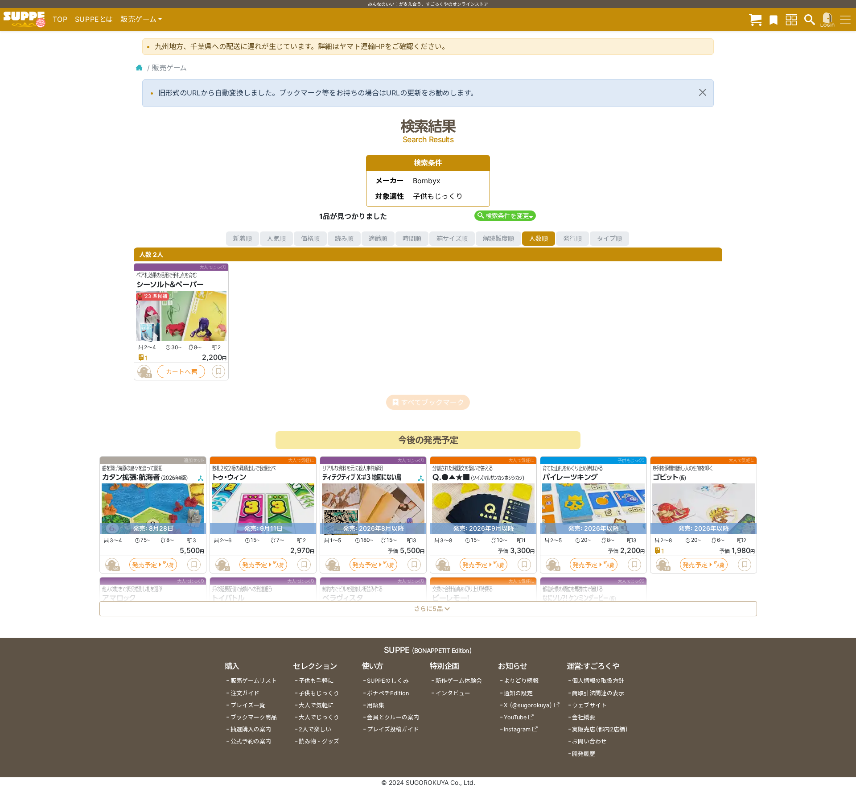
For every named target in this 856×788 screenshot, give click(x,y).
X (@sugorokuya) (528, 705)
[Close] (702, 92)
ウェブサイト (589, 705)
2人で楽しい (315, 729)
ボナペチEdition (388, 693)
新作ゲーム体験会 (459, 680)
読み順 (344, 238)
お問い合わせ (589, 741)
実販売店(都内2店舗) (600, 729)
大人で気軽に (316, 705)
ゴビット (665, 477)
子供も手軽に (316, 680)
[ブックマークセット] (773, 19)
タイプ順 (609, 238)
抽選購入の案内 (250, 729)
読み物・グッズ (319, 741)
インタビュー (453, 693)
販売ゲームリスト (253, 680)
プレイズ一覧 (247, 705)
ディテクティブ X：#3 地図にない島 (361, 477)
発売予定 (144, 565)
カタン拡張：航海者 (131, 477)
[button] (504, 215)
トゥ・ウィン (229, 477)
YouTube (515, 717)
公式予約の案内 (250, 741)
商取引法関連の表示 (598, 693)
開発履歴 (583, 754)
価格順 (310, 238)
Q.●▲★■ (451, 477)
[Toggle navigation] (845, 20)
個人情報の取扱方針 (598, 680)
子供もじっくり (319, 693)
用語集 (375, 705)
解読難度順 (498, 238)
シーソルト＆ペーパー (170, 284)
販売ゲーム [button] (138, 19)
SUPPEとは (94, 19)
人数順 (538, 238)
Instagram (517, 729)
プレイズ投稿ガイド (393, 729)
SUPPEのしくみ (388, 680)
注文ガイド (244, 693)
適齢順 (378, 238)
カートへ (178, 371)
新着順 (242, 238)
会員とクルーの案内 (393, 717)
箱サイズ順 (452, 238)
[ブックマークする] (218, 371)
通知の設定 (518, 693)
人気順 (276, 238)
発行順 (572, 238)
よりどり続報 (521, 680)
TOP (60, 19)
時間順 (412, 238)
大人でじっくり (319, 717)
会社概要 (583, 717)
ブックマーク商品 (253, 717)
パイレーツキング (570, 477)
